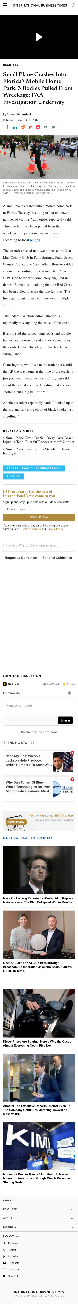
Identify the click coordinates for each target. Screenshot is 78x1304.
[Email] (45, 127)
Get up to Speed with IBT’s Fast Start (51, 815)
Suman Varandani (19, 114)
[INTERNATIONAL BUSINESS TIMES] (40, 6)
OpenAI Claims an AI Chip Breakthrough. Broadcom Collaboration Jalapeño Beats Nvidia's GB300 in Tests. (37, 967)
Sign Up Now (16, 822)
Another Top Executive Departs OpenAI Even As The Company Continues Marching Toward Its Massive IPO (36, 1110)
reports (35, 239)
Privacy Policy (55, 528)
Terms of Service (31, 528)
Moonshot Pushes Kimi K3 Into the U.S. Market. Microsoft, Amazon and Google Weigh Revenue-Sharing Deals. (36, 1178)
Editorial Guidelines (57, 557)
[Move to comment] (53, 127)
